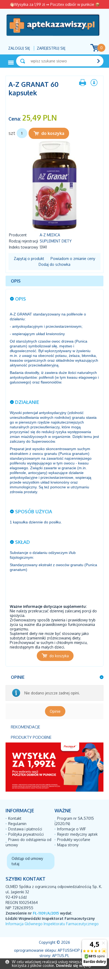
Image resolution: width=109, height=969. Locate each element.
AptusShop (69, 950)
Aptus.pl (60, 955)
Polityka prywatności (26, 834)
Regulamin (17, 823)
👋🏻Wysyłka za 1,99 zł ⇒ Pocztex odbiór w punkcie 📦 (55, 4)
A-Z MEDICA (50, 235)
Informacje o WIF (71, 829)
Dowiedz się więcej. (73, 965)
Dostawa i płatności (25, 829)
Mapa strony (68, 845)
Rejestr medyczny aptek (77, 834)
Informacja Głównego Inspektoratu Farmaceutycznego (52, 923)
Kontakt (14, 818)
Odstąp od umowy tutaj (27, 861)
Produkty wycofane (73, 839)
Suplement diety (56, 241)
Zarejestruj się (51, 48)
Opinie (55, 711)
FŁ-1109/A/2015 (46, 913)
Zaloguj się (19, 48)
